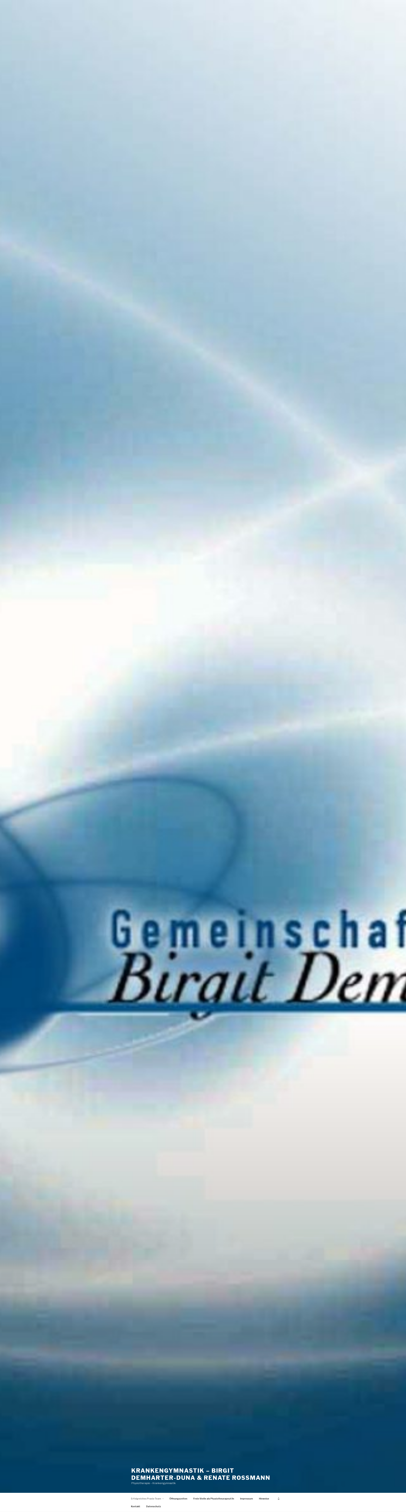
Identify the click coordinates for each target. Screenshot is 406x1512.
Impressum (246, 1498)
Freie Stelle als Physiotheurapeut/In (213, 1498)
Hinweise (264, 1498)
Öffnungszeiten (178, 1498)
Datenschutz (153, 1506)
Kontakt (135, 1506)
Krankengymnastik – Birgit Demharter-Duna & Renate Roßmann (200, 1474)
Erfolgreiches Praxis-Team (146, 1498)
